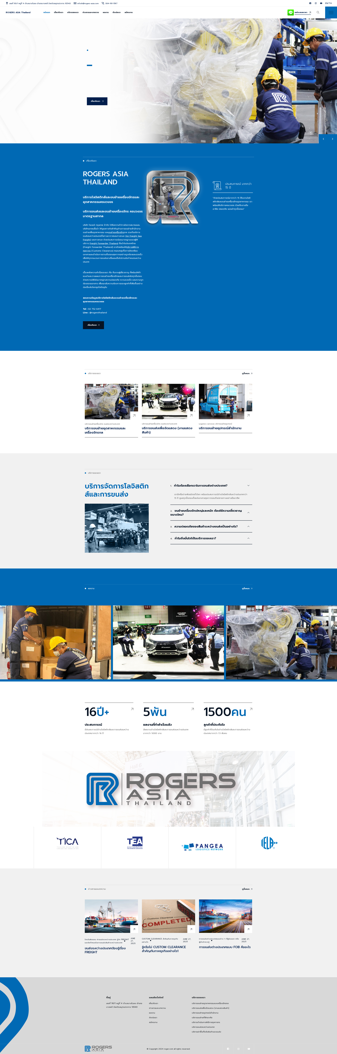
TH (330, 3)
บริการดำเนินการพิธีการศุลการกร (206, 1022)
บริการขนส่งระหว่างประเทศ (203, 1027)
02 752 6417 (94, 309)
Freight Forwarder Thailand (104, 243)
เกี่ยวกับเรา (58, 12)
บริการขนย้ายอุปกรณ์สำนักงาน (220, 428)
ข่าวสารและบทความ (91, 12)
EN (326, 3)
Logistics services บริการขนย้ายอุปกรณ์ (215, 423)
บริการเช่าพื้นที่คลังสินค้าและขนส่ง (206, 1031)
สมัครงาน (129, 12)
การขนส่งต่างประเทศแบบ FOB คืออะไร (225, 947)
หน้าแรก (46, 12)
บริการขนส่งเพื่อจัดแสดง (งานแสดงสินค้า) (167, 430)
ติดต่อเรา (117, 12)
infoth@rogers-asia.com (88, 3)
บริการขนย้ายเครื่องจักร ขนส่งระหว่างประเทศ (102, 424)
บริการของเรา (73, 12)
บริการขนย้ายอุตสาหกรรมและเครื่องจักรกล (105, 430)
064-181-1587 (111, 3)
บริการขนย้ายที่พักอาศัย (202, 1017)
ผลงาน (106, 12)
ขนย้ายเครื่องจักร (116, 232)
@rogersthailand (98, 312)
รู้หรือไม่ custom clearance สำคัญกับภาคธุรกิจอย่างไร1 (164, 949)
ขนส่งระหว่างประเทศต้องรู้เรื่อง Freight (105, 950)
